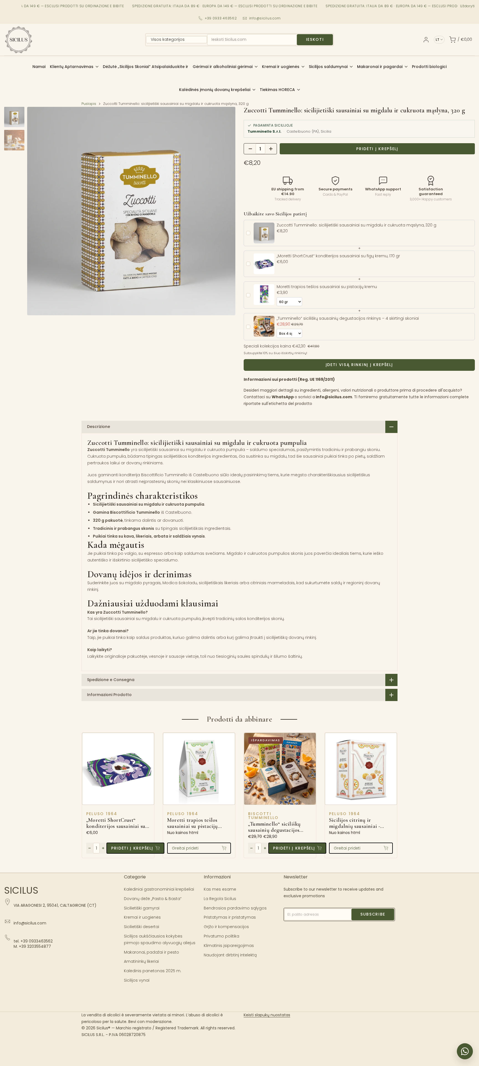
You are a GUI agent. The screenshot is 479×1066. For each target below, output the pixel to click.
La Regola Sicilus (220, 898)
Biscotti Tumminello (263, 816)
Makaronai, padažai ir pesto (151, 952)
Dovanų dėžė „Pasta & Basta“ (153, 898)
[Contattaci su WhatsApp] (465, 1051)
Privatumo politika (221, 936)
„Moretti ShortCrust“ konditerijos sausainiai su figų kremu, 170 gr (115, 823)
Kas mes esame (220, 889)
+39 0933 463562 (221, 18)
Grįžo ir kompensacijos (226, 926)
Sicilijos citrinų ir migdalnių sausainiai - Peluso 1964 (354, 823)
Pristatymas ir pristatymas (230, 917)
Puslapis (88, 103)
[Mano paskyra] (426, 39)
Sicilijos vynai (136, 980)
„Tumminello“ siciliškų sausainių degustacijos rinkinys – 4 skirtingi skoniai (274, 827)
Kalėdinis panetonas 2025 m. (152, 971)
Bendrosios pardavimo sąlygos (235, 908)
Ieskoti (315, 39)
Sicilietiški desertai (141, 926)
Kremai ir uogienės (142, 917)
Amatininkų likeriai (141, 961)
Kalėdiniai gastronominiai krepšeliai (159, 889)
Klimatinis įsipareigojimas (229, 945)
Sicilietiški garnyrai (141, 908)
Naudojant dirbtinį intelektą (230, 955)
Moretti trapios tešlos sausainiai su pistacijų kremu (192, 823)
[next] (224, 210)
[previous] (38, 210)
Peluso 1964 (102, 814)
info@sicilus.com (265, 18)
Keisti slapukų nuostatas (267, 1015)
